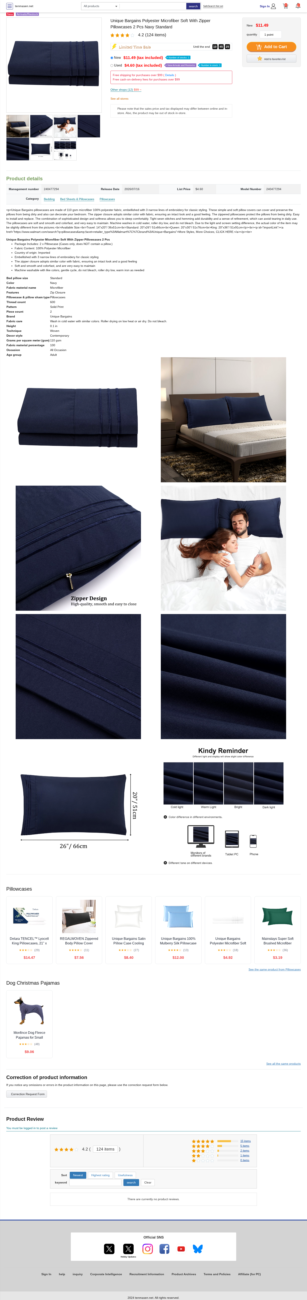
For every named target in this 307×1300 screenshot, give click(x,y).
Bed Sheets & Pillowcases (77, 199)
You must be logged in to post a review (31, 1128)
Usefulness (125, 1175)
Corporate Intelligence (106, 1274)
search (193, 6)
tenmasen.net (24, 6)
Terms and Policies (217, 1274)
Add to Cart (275, 46)
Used (167, 65)
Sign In (265, 6)
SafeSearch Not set (213, 6)
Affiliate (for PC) (249, 1274)
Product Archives (184, 1274)
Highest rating (100, 1175)
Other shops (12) (125, 89)
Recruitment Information (146, 1274)
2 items (244, 1150)
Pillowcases (107, 199)
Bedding (49, 199)
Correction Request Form (28, 1094)
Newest (78, 1175)
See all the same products (283, 1063)
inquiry (78, 1274)
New (151, 57)
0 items (244, 1160)
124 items (105, 1149)
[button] (298, 5)
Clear (147, 1182)
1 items (244, 1155)
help (62, 1274)
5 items (244, 1145)
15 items (245, 1141)
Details (169, 75)
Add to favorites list (274, 59)
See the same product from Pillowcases (275, 969)
